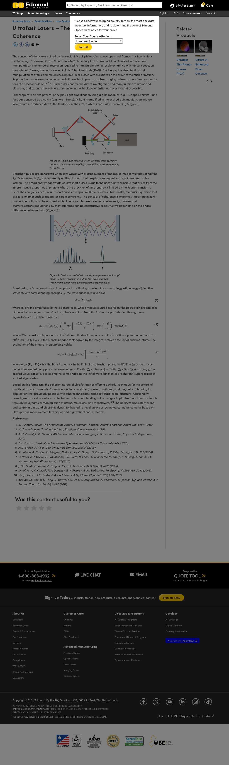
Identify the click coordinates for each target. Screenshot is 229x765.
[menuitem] (21, 13)
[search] (114, 5)
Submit (83, 47)
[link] (208, 2)
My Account (184, 6)
